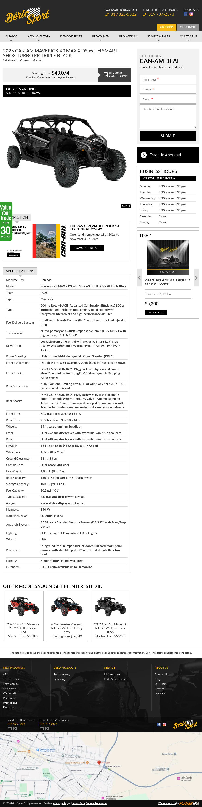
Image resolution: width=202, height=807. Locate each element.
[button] (139, 277)
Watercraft (9, 693)
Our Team (160, 683)
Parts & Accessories (115, 679)
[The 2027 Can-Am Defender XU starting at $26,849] (36, 241)
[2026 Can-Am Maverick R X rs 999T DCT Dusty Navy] (67, 606)
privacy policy (60, 803)
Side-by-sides (11, 679)
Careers (159, 688)
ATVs (6, 674)
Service (109, 667)
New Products (14, 667)
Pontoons (9, 698)
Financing (8, 707)
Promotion (17, 217)
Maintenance (112, 674)
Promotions (10, 702)
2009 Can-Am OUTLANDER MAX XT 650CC (167, 282)
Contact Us (161, 674)
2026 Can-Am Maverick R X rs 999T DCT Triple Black (110, 627)
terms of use (78, 803)
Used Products (65, 667)
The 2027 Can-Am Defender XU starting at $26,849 (94, 227)
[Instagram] (191, 14)
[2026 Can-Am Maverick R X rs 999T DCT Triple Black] (110, 606)
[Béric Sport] (27, 15)
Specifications (20, 271)
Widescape (9, 688)
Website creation (167, 803)
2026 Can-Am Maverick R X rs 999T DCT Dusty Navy (67, 627)
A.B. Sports (166, 27)
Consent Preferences (96, 803)
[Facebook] (185, 14)
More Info (156, 312)
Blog (157, 679)
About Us (161, 667)
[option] (168, 277)
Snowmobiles (11, 683)
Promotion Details (87, 247)
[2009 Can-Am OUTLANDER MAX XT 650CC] (168, 257)
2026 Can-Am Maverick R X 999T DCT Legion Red (23, 627)
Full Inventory (62, 674)
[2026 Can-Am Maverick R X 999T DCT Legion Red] (23, 606)
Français (190, 27)
